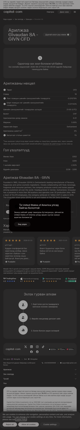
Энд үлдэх (22, 224)
